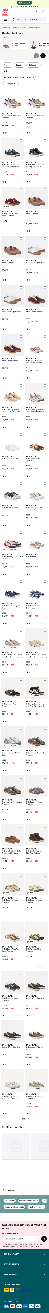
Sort (6, 65)
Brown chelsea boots (28, 1200)
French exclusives (11, 1274)
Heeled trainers (34, 27)
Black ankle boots (36, 1207)
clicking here (34, 1246)
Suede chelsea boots (14, 1207)
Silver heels (10, 1200)
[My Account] (36, 12)
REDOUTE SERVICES (11, 1264)
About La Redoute (11, 1254)
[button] (44, 12)
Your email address (11, 1233)
